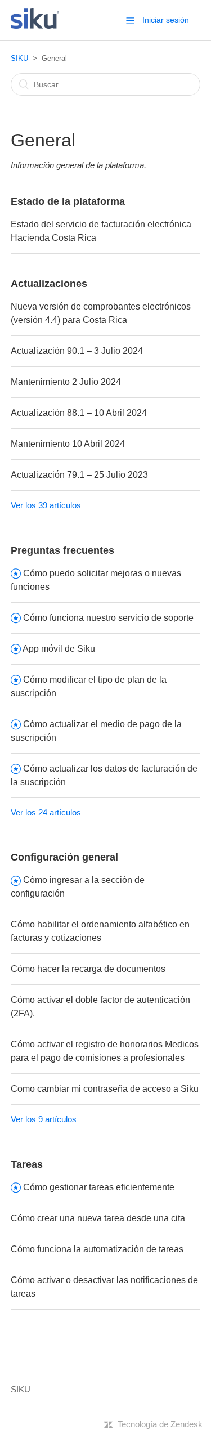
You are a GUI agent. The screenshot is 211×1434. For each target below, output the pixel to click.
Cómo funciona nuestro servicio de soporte (108, 617)
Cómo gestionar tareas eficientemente (98, 1187)
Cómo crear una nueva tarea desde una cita (98, 1218)
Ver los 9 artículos (44, 1119)
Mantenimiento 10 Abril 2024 (68, 444)
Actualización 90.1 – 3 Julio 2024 (77, 351)
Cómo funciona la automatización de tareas (97, 1249)
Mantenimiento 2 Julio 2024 (66, 382)
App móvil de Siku (59, 648)
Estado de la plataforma (68, 201)
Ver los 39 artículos (46, 505)
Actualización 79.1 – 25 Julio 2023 (79, 475)
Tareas (27, 1164)
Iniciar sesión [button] (165, 19)
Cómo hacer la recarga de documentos (88, 969)
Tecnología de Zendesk (160, 1424)
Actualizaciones (49, 283)
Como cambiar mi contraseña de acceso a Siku (105, 1089)
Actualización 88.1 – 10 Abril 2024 (79, 413)
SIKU (19, 58)
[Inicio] (35, 25)
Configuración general (64, 857)
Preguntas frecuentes (62, 550)
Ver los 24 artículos (46, 812)
